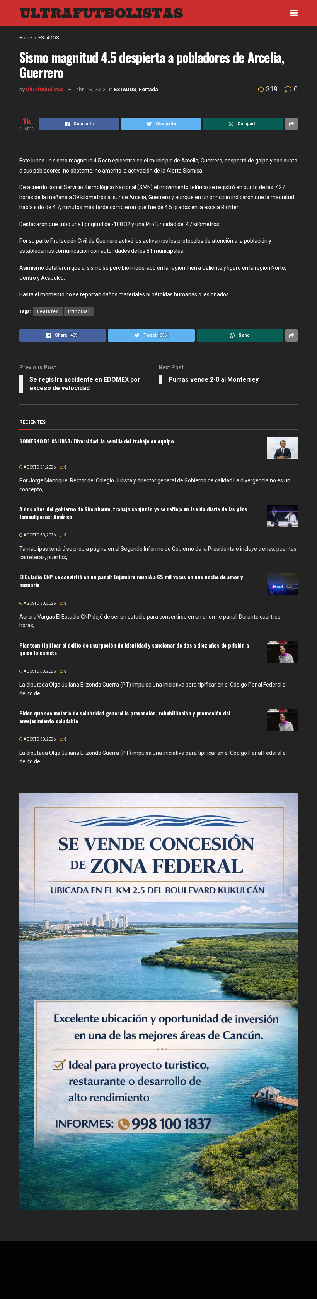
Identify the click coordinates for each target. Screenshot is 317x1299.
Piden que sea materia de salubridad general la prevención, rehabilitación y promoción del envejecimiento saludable (124, 717)
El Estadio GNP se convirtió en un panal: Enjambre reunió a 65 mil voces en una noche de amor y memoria (131, 581)
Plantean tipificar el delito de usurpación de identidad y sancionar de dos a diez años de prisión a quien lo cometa (134, 649)
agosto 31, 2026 (39, 467)
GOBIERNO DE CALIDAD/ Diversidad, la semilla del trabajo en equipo (96, 441)
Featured (48, 311)
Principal (79, 311)
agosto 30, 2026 (39, 535)
